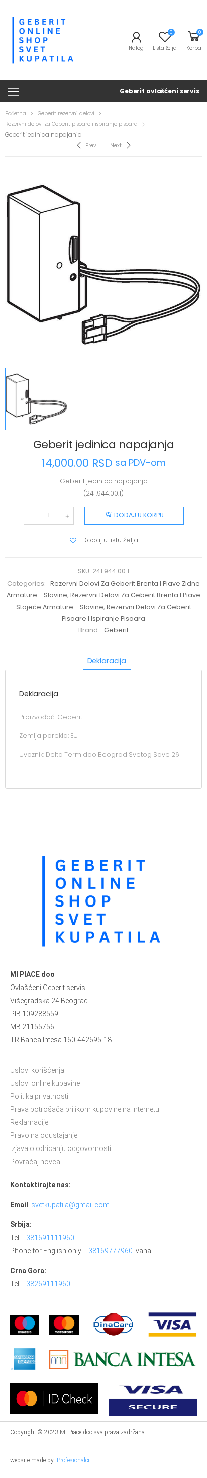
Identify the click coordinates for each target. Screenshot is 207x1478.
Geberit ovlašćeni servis (159, 91)
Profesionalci (73, 1460)
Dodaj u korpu (139, 515)
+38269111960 (46, 1284)
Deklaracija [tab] (106, 660)
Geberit (116, 630)
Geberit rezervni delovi (66, 113)
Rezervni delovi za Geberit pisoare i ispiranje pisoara (71, 124)
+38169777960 (108, 1251)
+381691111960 (48, 1238)
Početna (15, 113)
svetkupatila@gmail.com (70, 1205)
